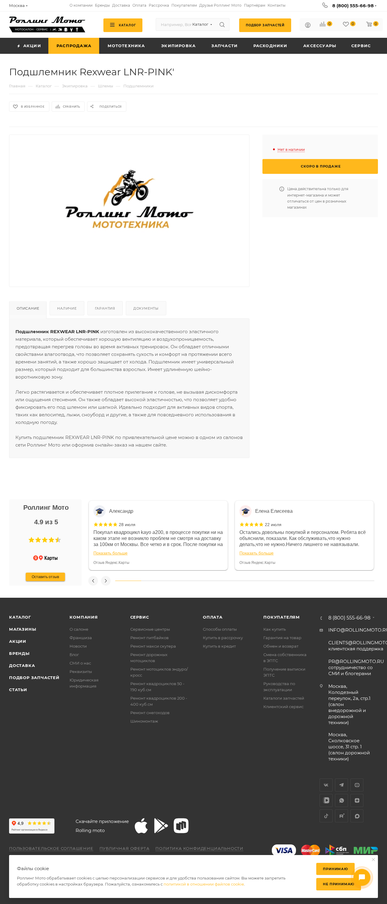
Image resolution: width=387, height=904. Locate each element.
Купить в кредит (219, 646)
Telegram (341, 785)
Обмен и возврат (280, 646)
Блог (74, 654)
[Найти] (222, 24)
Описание (28, 308)
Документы (146, 308)
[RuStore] (181, 825)
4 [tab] (206, 580)
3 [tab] (180, 580)
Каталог (20, 617)
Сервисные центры (150, 629)
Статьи (18, 689)
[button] (31, 540)
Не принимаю (338, 884)
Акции (17, 641)
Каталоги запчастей (283, 698)
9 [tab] (336, 580)
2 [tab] (154, 580)
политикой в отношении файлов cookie (204, 884)
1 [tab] (128, 580)
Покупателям (281, 617)
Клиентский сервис (283, 706)
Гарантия (105, 308)
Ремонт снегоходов (150, 712)
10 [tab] (361, 580)
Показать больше (110, 553)
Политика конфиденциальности (199, 848)
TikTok (326, 815)
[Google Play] (161, 825)
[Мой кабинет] (308, 26)
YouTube (356, 785)
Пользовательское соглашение (51, 848)
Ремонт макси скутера (153, 646)
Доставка (22, 665)
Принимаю (335, 869)
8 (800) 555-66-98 (353, 5)
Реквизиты (81, 671)
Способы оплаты (220, 629)
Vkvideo (326, 800)
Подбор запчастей (34, 677)
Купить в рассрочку (223, 637)
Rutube (341, 815)
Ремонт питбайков (149, 637)
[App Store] (141, 825)
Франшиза (81, 637)
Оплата (213, 617)
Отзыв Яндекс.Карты (111, 563)
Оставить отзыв (45, 577)
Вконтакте (326, 785)
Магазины (22, 629)
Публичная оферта (124, 848)
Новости (78, 646)
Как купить (274, 629)
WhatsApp (341, 800)
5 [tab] (232, 580)
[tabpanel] (158, 535)
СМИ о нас (80, 663)
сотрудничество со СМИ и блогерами (356, 667)
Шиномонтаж (144, 721)
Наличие (67, 308)
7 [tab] (284, 580)
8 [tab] (310, 580)
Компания (84, 617)
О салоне (79, 629)
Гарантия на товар (282, 637)
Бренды (19, 653)
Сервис (139, 617)
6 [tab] (258, 580)
